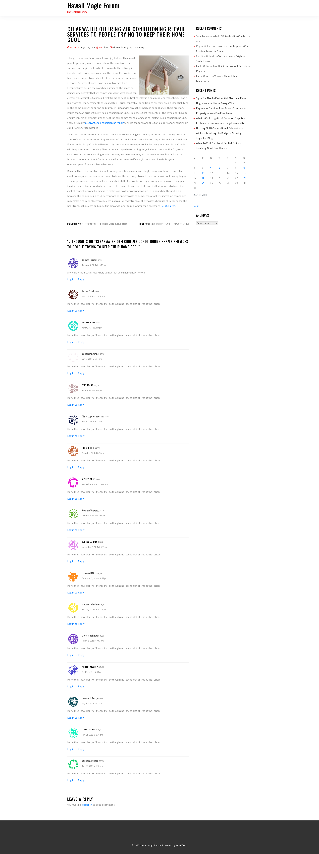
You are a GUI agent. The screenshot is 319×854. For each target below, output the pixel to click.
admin (105, 47)
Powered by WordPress (174, 845)
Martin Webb (88, 322)
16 (244, 173)
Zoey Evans (87, 385)
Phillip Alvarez (90, 666)
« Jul (196, 206)
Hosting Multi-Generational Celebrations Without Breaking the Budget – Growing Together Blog (219, 133)
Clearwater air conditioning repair (104, 122)
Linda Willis (202, 66)
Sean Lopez (202, 36)
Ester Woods (203, 76)
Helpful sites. (168, 206)
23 (244, 178)
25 (203, 183)
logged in (86, 804)
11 (203, 173)
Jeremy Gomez (89, 729)
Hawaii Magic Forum (93, 5)
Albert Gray (88, 479)
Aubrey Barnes (90, 541)
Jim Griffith (88, 447)
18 (203, 178)
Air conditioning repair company (129, 47)
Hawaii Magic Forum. (151, 845)
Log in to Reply (75, 279)
